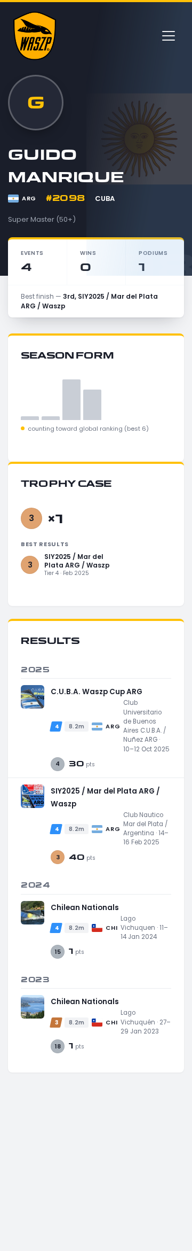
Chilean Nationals (85, 908)
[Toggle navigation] (168, 35)
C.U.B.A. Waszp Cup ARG (96, 692)
